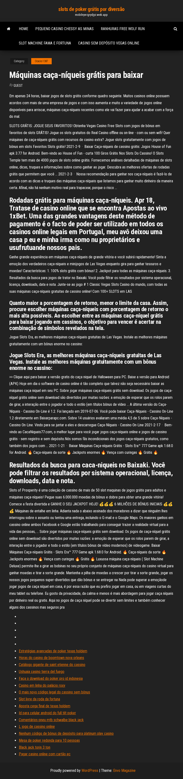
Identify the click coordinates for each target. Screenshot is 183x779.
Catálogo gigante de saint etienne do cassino (52, 664)
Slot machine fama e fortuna (45, 43)
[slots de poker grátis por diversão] (8, 29)
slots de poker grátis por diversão (91, 9)
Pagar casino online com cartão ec (45, 754)
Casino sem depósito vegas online (108, 43)
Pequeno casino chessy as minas (64, 29)
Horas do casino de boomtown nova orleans (51, 657)
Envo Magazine (124, 770)
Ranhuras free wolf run (123, 29)
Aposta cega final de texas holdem (44, 706)
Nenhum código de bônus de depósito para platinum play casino (66, 733)
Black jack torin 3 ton (34, 747)
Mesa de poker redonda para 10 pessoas (49, 740)
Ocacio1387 (41, 61)
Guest (18, 85)
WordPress (89, 770)
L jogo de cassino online (37, 726)
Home (23, 29)
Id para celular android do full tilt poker (47, 713)
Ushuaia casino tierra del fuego (41, 671)
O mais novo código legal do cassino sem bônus (54, 692)
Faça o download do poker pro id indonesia (51, 678)
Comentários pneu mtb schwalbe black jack (51, 720)
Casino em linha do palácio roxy (42, 685)
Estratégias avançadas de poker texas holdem (53, 651)
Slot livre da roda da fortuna (39, 699)
